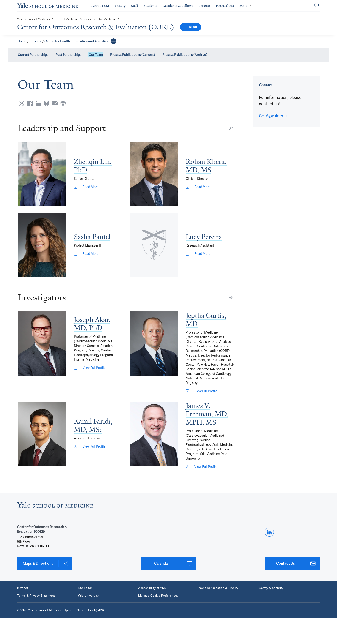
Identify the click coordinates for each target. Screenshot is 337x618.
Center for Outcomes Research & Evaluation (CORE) (95, 27)
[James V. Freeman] (154, 434)
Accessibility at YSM (152, 588)
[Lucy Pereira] (154, 245)
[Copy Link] (231, 128)
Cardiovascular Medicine (99, 19)
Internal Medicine (66, 19)
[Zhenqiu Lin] (42, 174)
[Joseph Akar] (42, 343)
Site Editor (85, 588)
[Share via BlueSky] (46, 103)
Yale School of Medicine (34, 19)
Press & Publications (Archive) (184, 55)
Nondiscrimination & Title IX (218, 588)
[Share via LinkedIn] (38, 103)
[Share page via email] (55, 103)
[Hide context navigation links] (113, 41)
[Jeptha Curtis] (154, 343)
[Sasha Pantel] (42, 245)
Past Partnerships (68, 55)
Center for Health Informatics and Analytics (76, 41)
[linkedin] (269, 532)
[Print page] (63, 103)
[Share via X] (22, 103)
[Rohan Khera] (154, 174)
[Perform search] (317, 6)
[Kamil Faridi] (42, 434)
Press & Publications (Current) (132, 55)
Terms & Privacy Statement (36, 596)
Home (22, 41)
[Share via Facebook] (30, 103)
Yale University (88, 596)
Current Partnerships (33, 55)
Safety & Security (271, 588)
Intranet (22, 588)
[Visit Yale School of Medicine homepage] (55, 506)
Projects (35, 41)
